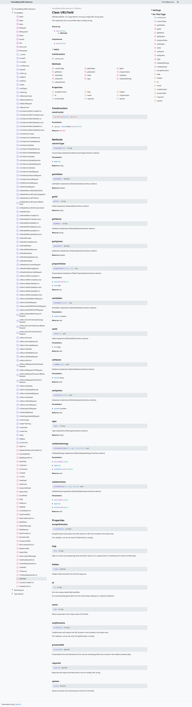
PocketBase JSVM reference (21, 2)
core (57, 31)
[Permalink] (65, 112)
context (59, 462)
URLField (77, 8)
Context (65, 462)
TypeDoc (18, 704)
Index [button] (56, 50)
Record (65, 282)
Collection (69, 469)
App (59, 161)
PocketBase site (168, 2)
